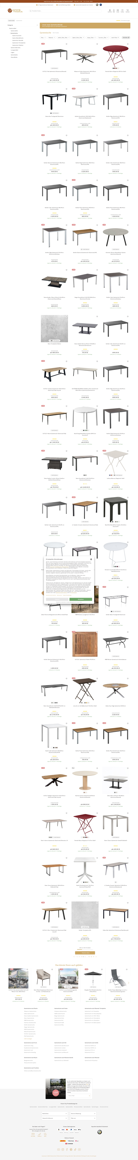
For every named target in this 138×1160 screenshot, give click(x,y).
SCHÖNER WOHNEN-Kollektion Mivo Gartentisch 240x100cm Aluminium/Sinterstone (85, 389)
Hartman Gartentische (30, 1022)
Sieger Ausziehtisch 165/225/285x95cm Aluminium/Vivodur (85, 298)
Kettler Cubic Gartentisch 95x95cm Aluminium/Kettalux (115, 298)
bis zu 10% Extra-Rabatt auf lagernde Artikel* (62, 1)
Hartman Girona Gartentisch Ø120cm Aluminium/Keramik (85, 796)
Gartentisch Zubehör (17, 45)
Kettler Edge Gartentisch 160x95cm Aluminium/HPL (115, 389)
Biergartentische (28, 1060)
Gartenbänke (14, 55)
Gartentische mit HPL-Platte (92, 1016)
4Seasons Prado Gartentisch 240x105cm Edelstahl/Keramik (85, 72)
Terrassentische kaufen (30, 1062)
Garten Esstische (16, 35)
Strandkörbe (14, 57)
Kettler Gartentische (29, 1025)
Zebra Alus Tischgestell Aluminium (54, 116)
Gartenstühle (14, 31)
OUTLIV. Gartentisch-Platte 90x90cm (85, 659)
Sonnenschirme (104, 1107)
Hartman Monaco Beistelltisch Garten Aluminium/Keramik (116, 253)
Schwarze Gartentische (60, 1011)
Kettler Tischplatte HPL (85, 930)
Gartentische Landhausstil (61, 1052)
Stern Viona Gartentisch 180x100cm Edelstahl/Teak (54, 886)
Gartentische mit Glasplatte (92, 1020)
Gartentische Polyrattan (91, 1060)
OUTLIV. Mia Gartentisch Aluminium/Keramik (54, 71)
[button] (128, 983)
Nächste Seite (86, 953)
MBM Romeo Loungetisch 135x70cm (85, 614)
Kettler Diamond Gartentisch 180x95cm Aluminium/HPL (54, 163)
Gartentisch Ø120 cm (90, 1048)
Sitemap (84, 1156)
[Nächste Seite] (96, 957)
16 (91, 956)
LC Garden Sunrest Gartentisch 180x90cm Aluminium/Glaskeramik (115, 886)
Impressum (44, 1156)
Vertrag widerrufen (69, 1156)
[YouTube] (79, 1149)
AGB (49, 1156)
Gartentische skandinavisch (61, 1045)
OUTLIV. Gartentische (30, 1034)
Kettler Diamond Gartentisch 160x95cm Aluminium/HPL (54, 660)
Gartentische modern (60, 1048)
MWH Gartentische (29, 1029)
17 (93, 956)
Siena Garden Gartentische (31, 1016)
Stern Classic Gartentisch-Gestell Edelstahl (115, 840)
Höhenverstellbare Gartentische (32, 1071)
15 (89, 956)
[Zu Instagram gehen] (62, 1149)
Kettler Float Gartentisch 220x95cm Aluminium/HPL (85, 751)
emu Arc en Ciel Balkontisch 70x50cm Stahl (85, 706)
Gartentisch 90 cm (90, 1050)
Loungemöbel (14, 50)
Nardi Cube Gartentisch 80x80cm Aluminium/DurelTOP (54, 751)
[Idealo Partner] (101, 5)
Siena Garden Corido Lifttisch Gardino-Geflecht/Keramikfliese (54, 479)
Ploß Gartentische (29, 1036)
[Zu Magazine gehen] (58, 1149)
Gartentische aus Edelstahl (61, 1060)
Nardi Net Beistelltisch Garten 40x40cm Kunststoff (115, 525)
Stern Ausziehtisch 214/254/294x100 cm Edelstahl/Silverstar (54, 706)
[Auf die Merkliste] (66, 44)
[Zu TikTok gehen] (75, 1149)
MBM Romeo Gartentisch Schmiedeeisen (115, 659)
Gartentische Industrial (60, 1050)
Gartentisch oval (28, 1050)
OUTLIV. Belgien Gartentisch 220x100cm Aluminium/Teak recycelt (54, 796)
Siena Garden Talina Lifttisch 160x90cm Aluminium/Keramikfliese (54, 298)
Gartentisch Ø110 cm (90, 1045)
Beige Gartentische (59, 1016)
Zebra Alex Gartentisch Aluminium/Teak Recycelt (115, 930)
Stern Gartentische (29, 1018)
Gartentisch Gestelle (17, 40)
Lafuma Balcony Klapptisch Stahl (115, 478)
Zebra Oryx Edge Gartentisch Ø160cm (116, 706)
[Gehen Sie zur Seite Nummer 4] (74, 957)
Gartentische (14, 33)
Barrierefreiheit (77, 1156)
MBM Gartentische (29, 1020)
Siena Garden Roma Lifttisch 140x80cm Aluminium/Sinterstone (85, 344)
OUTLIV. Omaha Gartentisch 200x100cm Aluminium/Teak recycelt (54, 389)
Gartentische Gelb (59, 1022)
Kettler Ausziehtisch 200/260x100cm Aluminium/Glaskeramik (85, 117)
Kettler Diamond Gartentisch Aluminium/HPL (85, 252)
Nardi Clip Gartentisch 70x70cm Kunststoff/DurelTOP (85, 886)
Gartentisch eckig (28, 1045)
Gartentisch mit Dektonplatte (92, 1022)
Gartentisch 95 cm (90, 1052)
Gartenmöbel (12, 28)
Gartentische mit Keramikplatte (93, 1013)
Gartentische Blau (59, 1025)
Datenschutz (53, 1156)
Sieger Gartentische (29, 1027)
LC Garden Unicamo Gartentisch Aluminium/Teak (85, 525)
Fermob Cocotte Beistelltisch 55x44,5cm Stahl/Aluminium (115, 570)
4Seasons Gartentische (30, 1011)
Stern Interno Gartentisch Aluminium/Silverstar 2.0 (54, 840)
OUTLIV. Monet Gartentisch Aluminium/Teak (54, 433)
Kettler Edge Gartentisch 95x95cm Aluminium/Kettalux (54, 253)
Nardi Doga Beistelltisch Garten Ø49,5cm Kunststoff (85, 434)
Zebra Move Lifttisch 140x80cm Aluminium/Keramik (115, 796)
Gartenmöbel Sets (15, 47)
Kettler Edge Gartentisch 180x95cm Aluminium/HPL (115, 117)
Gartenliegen (95, 1107)
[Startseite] (15, 10)
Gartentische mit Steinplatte (92, 1018)
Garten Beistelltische (17, 38)
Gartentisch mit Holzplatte (92, 1011)
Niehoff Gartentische (29, 1031)
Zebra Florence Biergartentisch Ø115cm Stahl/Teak (54, 614)
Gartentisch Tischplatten (18, 43)
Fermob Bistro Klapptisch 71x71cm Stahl (85, 840)
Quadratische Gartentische (31, 1048)
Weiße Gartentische (59, 1013)
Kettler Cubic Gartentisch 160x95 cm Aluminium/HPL (115, 344)
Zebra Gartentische (29, 1013)
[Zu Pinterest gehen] (71, 1149)
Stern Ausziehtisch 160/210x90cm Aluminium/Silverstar (85, 479)
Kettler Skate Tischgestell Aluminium (115, 614)
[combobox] (126, 37)
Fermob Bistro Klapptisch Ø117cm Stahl (115, 71)
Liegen (12, 52)
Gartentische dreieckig (30, 1052)
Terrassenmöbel (78, 1107)
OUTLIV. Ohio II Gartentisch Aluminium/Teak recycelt (54, 931)
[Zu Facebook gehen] (67, 1149)
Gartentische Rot (58, 1020)
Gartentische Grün (59, 1018)
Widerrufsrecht (60, 1156)
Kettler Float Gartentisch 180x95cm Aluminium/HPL (85, 208)
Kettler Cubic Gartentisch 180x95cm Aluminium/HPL (115, 163)
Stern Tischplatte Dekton (54, 344)
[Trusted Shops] (97, 5)
